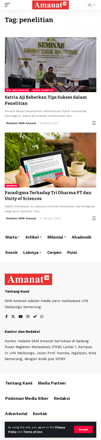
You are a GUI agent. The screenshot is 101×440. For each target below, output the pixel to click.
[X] (13, 317)
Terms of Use (32, 431)
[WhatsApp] (42, 317)
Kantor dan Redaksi (22, 332)
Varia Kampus (43, 90)
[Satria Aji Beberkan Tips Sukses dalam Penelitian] (50, 64)
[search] (79, 5)
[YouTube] (20, 317)
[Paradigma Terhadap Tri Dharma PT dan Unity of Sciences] (50, 160)
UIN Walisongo (17, 90)
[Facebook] (6, 317)
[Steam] (34, 317)
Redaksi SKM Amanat (21, 123)
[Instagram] (28, 317)
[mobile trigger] (9, 5)
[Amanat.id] (50, 4)
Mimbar (11, 185)
